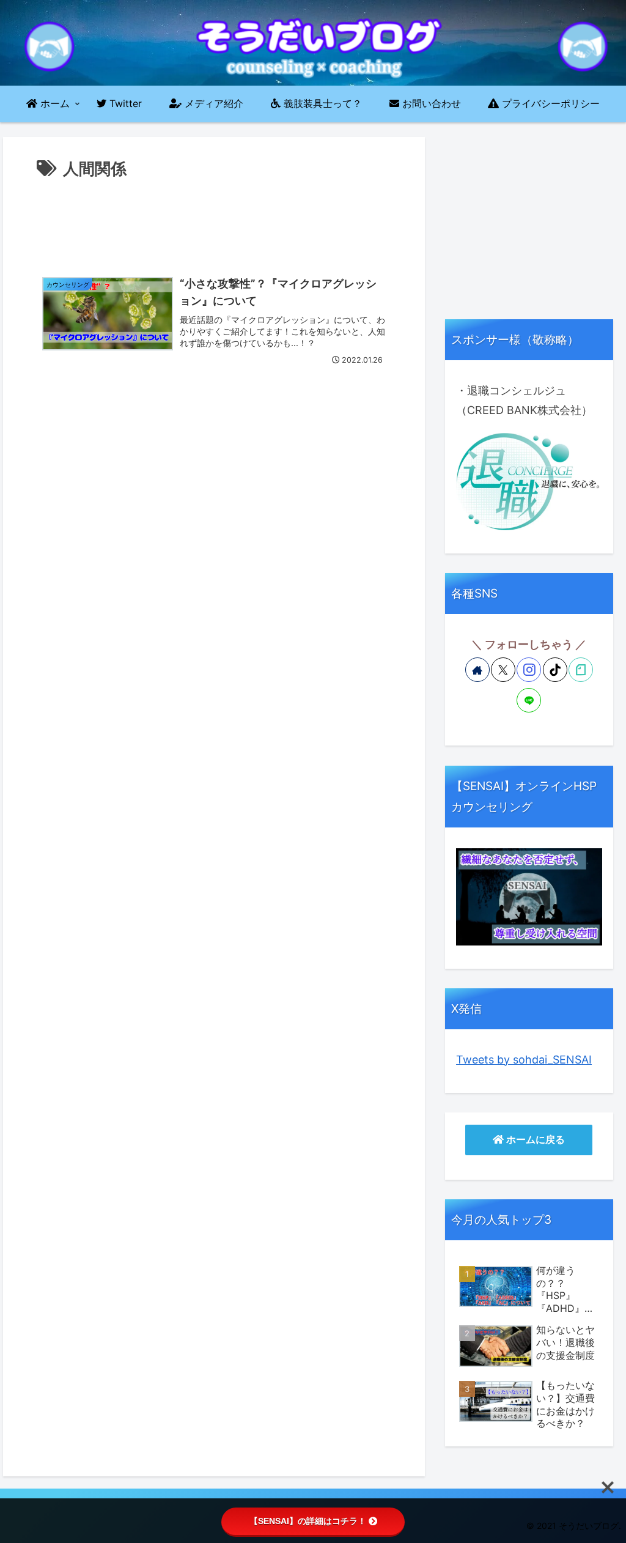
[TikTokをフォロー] (555, 669)
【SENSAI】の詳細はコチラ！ (307, 1521)
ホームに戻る (534, 1139)
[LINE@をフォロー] (529, 700)
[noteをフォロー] (581, 669)
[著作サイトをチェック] (477, 669)
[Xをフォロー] (503, 669)
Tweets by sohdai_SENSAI (524, 1059)
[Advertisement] (214, 219)
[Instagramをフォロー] (529, 669)
